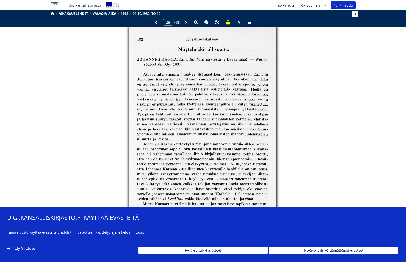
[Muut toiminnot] (249, 22)
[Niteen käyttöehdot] (228, 22)
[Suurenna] (196, 22)
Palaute (288, 5)
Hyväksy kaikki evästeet (203, 250)
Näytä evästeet (25, 248)
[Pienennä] (206, 22)
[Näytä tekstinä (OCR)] (238, 22)
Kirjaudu (345, 5)
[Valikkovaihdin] (355, 14)
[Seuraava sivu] (185, 22)
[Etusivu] (52, 13)
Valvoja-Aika (104, 13)
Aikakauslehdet (73, 13)
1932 (124, 13)
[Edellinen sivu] (156, 22)
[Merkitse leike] (217, 22)
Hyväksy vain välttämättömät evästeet (333, 250)
